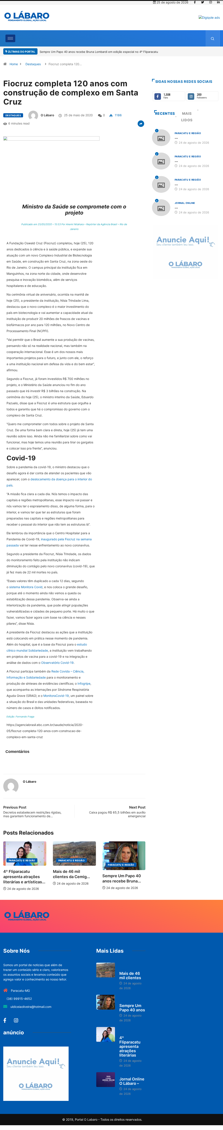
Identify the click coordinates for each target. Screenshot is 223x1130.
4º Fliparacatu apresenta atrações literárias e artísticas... (24, 876)
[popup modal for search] (213, 38)
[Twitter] (202, 2)
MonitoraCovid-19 (56, 695)
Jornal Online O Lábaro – (131, 1081)
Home (14, 64)
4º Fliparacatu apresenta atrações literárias (129, 1046)
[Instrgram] (210, 2)
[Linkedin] (218, 2)
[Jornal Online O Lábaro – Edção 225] (105, 1079)
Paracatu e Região (22, 860)
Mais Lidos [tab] (187, 116)
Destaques (33, 64)
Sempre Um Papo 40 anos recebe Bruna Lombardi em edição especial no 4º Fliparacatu (99, 51)
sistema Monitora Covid (25, 587)
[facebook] (195, 2)
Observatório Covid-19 (57, 662)
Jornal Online (185, 203)
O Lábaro (47, 115)
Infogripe (84, 683)
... (176, 137)
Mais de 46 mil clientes (130, 975)
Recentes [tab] (165, 113)
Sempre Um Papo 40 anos (132, 1007)
